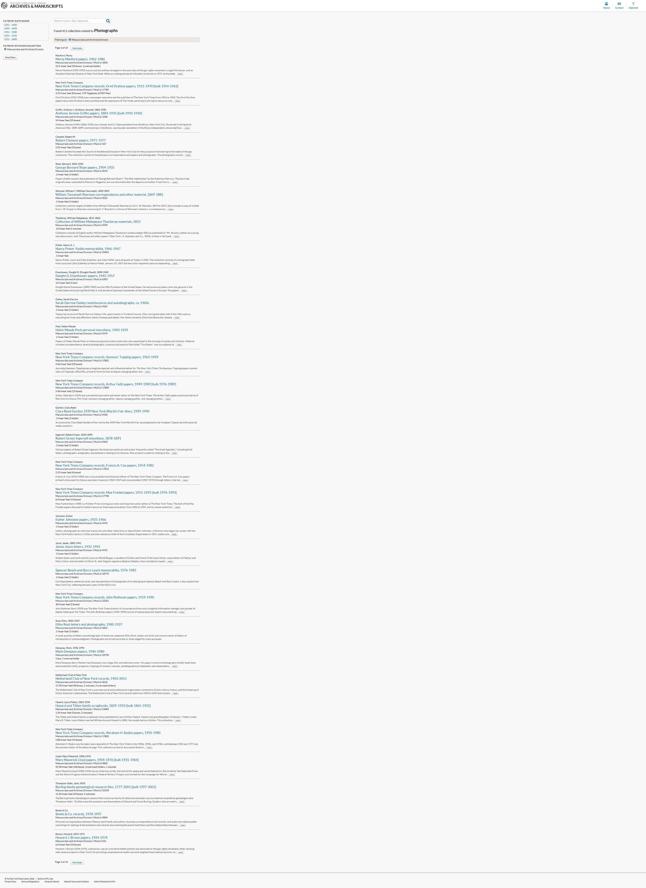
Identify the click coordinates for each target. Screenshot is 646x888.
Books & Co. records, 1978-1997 (78, 814)
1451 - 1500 (10, 32)
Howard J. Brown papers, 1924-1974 (81, 837)
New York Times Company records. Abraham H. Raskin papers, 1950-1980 (108, 733)
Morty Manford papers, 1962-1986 (80, 59)
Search (108, 20)
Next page (77, 48)
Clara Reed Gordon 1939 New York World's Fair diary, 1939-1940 (102, 411)
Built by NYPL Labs (45, 879)
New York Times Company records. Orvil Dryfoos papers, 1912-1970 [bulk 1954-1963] (117, 86)
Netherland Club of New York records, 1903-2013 (91, 678)
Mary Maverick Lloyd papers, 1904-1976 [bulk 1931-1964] (97, 760)
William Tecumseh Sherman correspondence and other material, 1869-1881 (109, 194)
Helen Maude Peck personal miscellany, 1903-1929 (92, 330)
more (180, 74)
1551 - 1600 (10, 39)
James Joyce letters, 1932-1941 (78, 546)
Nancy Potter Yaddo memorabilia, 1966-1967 (88, 249)
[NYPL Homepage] (4, 5)
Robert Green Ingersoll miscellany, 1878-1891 (88, 438)
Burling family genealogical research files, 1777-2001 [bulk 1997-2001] (106, 787)
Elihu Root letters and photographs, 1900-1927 (89, 624)
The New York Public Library (18, 879)
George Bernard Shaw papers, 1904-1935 (85, 167)
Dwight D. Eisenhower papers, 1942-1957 (85, 276)
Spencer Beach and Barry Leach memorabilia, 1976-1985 (96, 570)
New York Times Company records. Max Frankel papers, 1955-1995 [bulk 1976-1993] (116, 492)
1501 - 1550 (10, 35)
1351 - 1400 (10, 25)
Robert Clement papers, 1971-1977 (81, 140)
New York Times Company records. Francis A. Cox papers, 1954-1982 (105, 465)
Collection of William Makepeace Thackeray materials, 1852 (98, 221)
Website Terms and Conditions (76, 882)
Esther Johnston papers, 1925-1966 (81, 519)
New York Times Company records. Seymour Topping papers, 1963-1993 (107, 357)
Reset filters (10, 57)
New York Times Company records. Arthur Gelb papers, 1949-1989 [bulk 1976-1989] (116, 384)
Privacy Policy (10, 882)
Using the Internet (51, 882)
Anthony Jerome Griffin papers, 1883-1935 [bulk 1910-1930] (99, 113)
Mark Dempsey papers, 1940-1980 (80, 651)
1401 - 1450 (10, 28)
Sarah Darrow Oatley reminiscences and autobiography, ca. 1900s (102, 303)
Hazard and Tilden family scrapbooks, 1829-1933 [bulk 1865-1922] (103, 705)
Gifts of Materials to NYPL (104, 882)
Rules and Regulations (30, 882)
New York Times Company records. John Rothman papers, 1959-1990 (105, 597)
